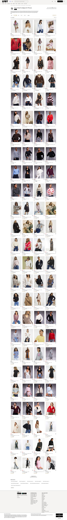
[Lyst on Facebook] (20, 492)
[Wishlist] (55, 1)
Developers (43, 499)
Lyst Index (43, 508)
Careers (43, 500)
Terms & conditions (44, 502)
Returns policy (43, 496)
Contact (43, 501)
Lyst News (43, 509)
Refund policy (43, 498)
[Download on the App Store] (19, 493)
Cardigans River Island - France (34, 501)
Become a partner (44, 507)
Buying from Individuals (44, 505)
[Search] (15, 1)
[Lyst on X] (19, 492)
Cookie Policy (13, 517)
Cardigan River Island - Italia (34, 502)
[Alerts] (52, 1)
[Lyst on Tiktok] (18, 492)
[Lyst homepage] (5, 1)
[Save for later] (21, 33)
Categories (43, 506)
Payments (43, 497)
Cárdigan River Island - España (34, 500)
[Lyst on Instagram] (17, 492)
